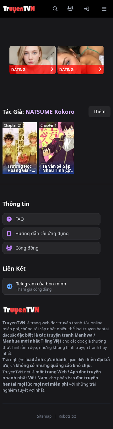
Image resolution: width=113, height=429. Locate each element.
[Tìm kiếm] (55, 9)
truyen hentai (96, 329)
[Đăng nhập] (88, 9)
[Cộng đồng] (71, 9)
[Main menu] (104, 9)
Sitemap (44, 416)
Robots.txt (67, 416)
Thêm (99, 111)
